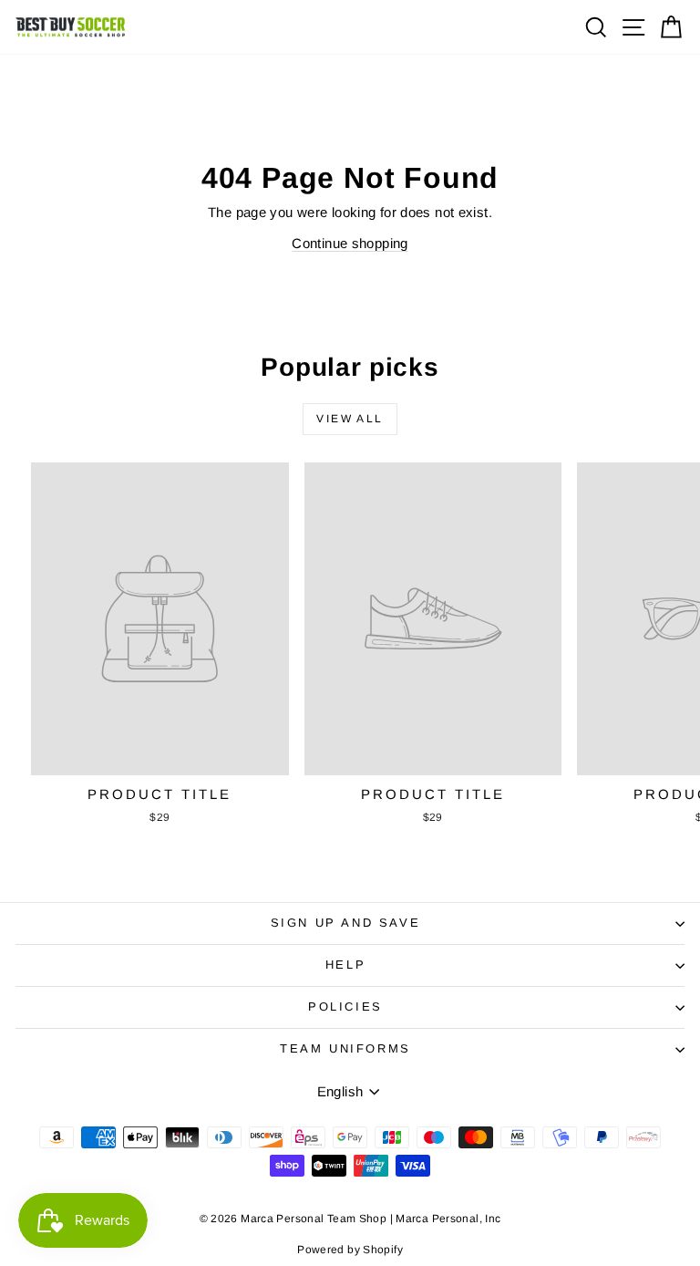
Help (345, 964)
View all (349, 418)
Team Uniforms (345, 1048)
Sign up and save (346, 922)
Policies (345, 1006)
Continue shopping (349, 243)
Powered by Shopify (350, 1249)
